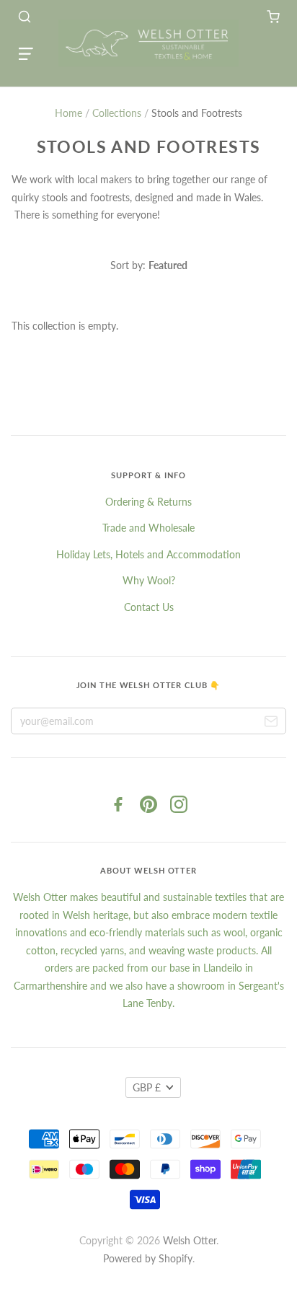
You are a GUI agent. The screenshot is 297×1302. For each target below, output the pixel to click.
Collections (116, 113)
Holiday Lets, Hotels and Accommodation (148, 554)
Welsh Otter (189, 1240)
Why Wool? (149, 580)
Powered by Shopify (147, 1258)
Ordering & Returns (148, 502)
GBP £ (147, 1087)
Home (68, 113)
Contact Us (149, 607)
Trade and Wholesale (148, 528)
